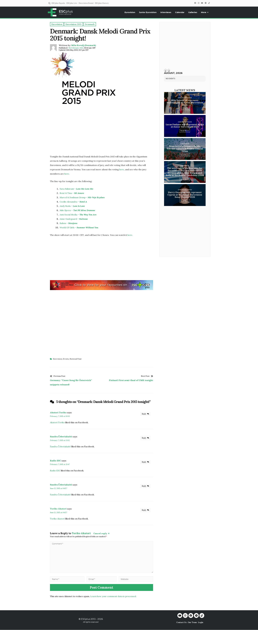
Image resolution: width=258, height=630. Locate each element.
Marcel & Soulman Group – (82, 197)
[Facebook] (195, 3)
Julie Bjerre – (77, 210)
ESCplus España (58, 3)
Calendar (179, 12)
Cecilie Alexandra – (73, 201)
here (121, 169)
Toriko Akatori (58, 508)
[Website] (136, 579)
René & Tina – (72, 193)
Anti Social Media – (78, 214)
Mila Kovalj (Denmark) (83, 45)
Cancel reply (100, 533)
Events (66, 359)
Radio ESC (55, 460)
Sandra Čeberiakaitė (61, 436)
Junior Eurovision (148, 12)
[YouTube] (202, 3)
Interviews (165, 12)
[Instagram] (198, 3)
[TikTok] (209, 3)
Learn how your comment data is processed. (113, 596)
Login (200, 622)
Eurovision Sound (86, 3)
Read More (184, 109)
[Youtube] (179, 615)
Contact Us (181, 622)
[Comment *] (101, 572)
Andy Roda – (72, 206)
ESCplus (85, 619)
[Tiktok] (201, 615)
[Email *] (102, 579)
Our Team (192, 622)
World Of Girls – (79, 227)
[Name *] (67, 579)
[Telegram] (205, 3)
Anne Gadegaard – (74, 219)
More (203, 12)
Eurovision (130, 12)
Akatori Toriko (58, 412)
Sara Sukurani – (76, 188)
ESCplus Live (71, 3)
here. (67, 173)
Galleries (192, 12)
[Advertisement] (101, 133)
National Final (75, 359)
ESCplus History (102, 3)
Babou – (68, 223)
